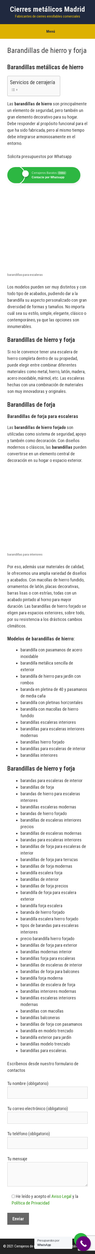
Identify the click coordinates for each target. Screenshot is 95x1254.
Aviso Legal (61, 1196)
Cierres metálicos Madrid (47, 9)
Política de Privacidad (30, 1202)
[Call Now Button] (83, 1243)
